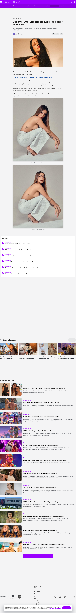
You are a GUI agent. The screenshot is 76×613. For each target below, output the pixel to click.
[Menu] (74, 2)
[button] (9, 353)
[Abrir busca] (71, 2)
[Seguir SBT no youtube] (74, 596)
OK (66, 608)
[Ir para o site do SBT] (19, 597)
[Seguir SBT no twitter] (69, 596)
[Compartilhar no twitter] (61, 34)
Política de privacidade (37, 592)
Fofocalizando (17, 18)
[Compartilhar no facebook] (57, 34)
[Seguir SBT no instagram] (60, 596)
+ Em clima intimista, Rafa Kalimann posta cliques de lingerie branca (33, 77)
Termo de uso (37, 597)
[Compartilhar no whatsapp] (54, 34)
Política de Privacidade (55, 608)
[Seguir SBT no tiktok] (65, 596)
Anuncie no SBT (37, 586)
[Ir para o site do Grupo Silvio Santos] (8, 597)
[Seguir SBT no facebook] (55, 596)
